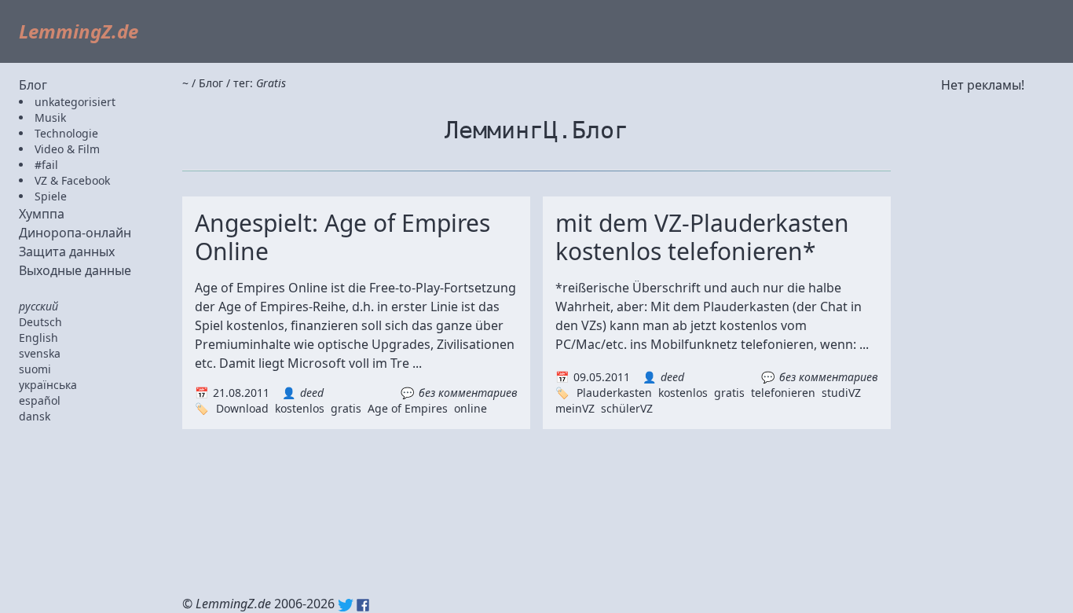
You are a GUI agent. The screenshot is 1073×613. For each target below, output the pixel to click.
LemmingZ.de (78, 31)
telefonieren (783, 392)
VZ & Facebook (72, 180)
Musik (50, 117)
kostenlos (299, 408)
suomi (35, 369)
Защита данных (67, 251)
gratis (346, 408)
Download (242, 408)
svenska (39, 353)
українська (48, 384)
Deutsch (40, 321)
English (38, 337)
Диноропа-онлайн (75, 232)
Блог (33, 85)
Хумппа (41, 213)
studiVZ (841, 392)
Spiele (51, 196)
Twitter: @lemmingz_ (345, 605)
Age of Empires (408, 408)
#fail (46, 164)
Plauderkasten (614, 392)
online (470, 408)
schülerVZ (627, 408)
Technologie (66, 133)
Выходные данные (75, 270)
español (39, 400)
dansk (34, 416)
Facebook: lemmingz (363, 605)
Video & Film (67, 148)
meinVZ (575, 408)
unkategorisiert (75, 101)
